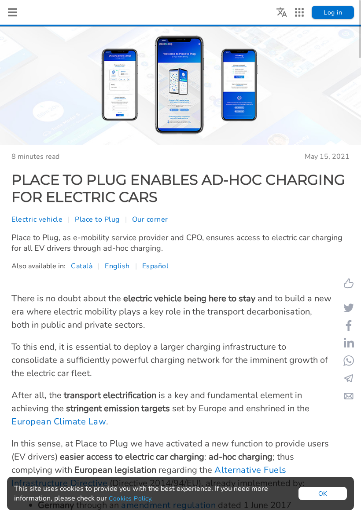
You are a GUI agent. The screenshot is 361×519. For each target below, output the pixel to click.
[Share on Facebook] (348, 325)
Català (81, 266)
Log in (333, 12)
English (117, 266)
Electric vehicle (37, 219)
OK (322, 494)
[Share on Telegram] (348, 378)
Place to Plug (97, 219)
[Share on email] (348, 396)
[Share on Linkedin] (348, 343)
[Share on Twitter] (348, 308)
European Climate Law (58, 422)
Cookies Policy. (131, 498)
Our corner (150, 219)
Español (155, 266)
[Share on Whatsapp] (348, 360)
